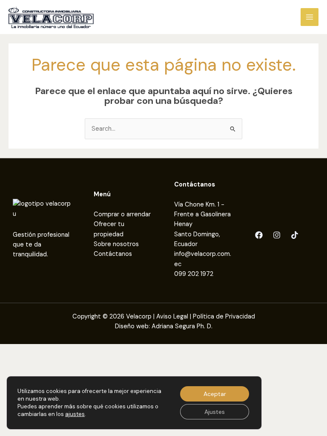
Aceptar (215, 394)
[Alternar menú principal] (309, 17)
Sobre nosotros (116, 244)
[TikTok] (294, 235)
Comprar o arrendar (122, 214)
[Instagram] (277, 235)
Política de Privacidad (224, 317)
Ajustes (214, 412)
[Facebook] (259, 235)
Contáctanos (113, 254)
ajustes (75, 414)
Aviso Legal (172, 317)
